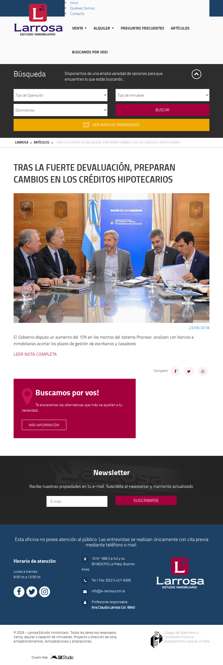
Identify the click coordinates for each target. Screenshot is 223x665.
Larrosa (21, 142)
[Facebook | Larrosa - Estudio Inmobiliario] (19, 591)
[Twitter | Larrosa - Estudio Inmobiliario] (31, 591)
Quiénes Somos (82, 8)
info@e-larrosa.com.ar (108, 590)
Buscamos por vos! (90, 52)
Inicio (74, 2)
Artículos (180, 28)
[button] (196, 74)
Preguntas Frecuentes (142, 28)
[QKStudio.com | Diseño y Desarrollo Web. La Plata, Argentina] (61, 655)
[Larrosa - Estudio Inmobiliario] (38, 17)
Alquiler (102, 28)
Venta (77, 28)
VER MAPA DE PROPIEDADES (116, 124)
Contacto (77, 13)
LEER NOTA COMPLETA (35, 354)
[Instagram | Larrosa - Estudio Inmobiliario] (44, 591)
